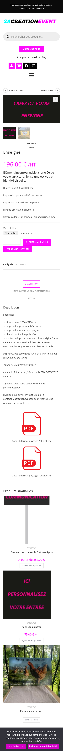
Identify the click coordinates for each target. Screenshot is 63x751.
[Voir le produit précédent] (5, 90)
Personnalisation (18, 249)
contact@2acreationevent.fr (18, 398)
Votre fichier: (10, 228)
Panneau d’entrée (31, 626)
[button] (55, 99)
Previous (31, 143)
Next (31, 147)
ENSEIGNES (20, 264)
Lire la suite (31, 719)
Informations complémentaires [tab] (31, 291)
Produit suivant (48, 90)
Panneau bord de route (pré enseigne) (31, 552)
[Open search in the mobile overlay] (31, 37)
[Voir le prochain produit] (57, 90)
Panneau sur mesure (31, 711)
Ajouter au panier (37, 242)
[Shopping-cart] (19, 66)
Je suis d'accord (15, 746)
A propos (21, 57)
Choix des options (31, 565)
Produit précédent (17, 90)
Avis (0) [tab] (31, 298)
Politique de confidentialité (43, 746)
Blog (44, 57)
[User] (12, 66)
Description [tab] (31, 283)
